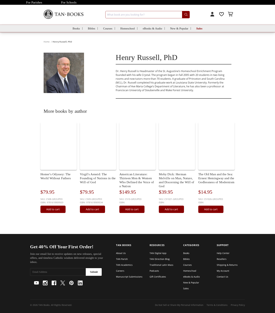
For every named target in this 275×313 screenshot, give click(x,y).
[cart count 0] (231, 14)
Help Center (223, 253)
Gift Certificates (158, 276)
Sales (199, 28)
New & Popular (179, 28)
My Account (223, 270)
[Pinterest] (71, 283)
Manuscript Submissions (129, 276)
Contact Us (222, 276)
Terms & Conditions (217, 304)
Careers (120, 270)
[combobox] (147, 14)
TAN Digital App (158, 253)
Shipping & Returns (227, 264)
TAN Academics (124, 264)
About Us (121, 253)
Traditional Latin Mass (161, 264)
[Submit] (186, 14)
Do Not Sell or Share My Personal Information (179, 304)
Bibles (91, 28)
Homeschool (127, 28)
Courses (107, 28)
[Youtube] (36, 283)
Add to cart (53, 209)
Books (76, 28)
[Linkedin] (80, 283)
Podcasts (154, 270)
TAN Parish (122, 259)
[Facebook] (54, 283)
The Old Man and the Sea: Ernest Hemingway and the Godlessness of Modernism (216, 178)
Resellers (221, 259)
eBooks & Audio (152, 28)
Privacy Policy (238, 304)
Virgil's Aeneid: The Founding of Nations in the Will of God (98, 178)
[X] (62, 283)
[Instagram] (45, 283)
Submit (94, 272)
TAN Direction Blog (160, 259)
